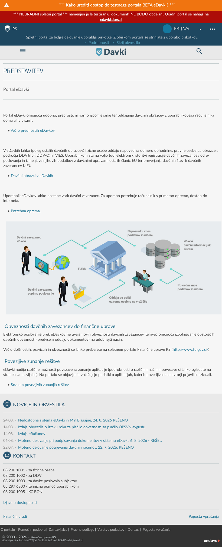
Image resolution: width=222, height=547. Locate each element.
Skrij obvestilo (128, 43)
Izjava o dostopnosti (20, 503)
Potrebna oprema (25, 211)
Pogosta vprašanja (204, 517)
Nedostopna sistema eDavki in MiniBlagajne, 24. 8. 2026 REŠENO (73, 420)
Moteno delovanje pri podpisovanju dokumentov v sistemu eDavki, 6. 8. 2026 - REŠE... (90, 441)
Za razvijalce (58, 530)
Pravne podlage (82, 530)
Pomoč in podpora (31, 530)
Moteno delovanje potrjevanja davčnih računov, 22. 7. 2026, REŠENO (76, 447)
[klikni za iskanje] (199, 51)
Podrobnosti (98, 43)
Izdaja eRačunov (31, 434)
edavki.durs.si (111, 20)
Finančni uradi (15, 517)
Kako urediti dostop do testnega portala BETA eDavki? (117, 5)
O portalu (8, 530)
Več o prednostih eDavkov (33, 131)
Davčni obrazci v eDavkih (32, 176)
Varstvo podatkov (111, 530)
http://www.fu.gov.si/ (190, 350)
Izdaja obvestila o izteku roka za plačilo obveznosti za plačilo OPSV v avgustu (81, 427)
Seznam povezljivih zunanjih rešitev (40, 385)
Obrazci (133, 530)
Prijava (182, 29)
